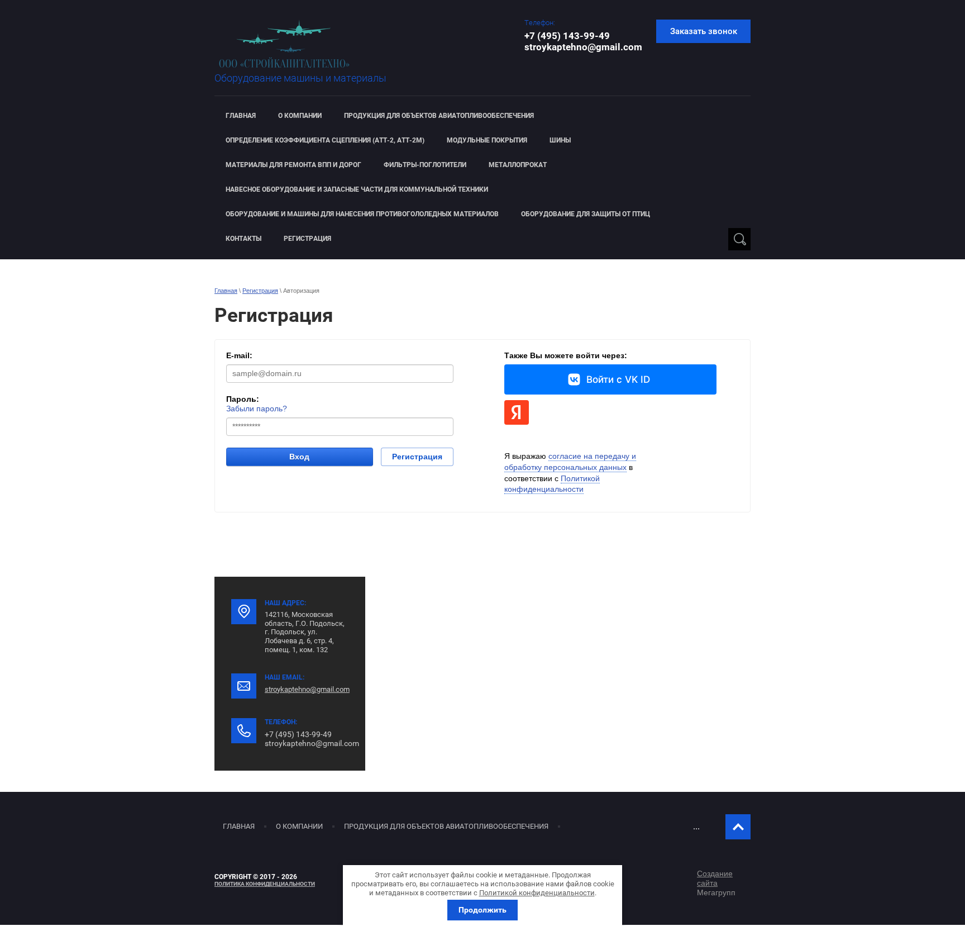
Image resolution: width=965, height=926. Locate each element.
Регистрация (260, 290)
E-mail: (239, 355)
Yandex (516, 412)
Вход (299, 456)
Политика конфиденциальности (264, 884)
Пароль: (242, 399)
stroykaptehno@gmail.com (583, 47)
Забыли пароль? (256, 408)
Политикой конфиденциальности (537, 893)
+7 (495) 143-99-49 (567, 35)
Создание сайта (715, 878)
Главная (225, 290)
